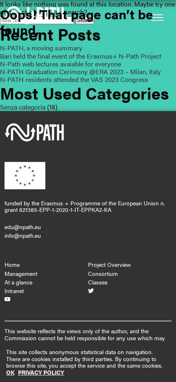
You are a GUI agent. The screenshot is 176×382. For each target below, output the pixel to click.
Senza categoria (22, 106)
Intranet (14, 290)
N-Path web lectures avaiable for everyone (60, 63)
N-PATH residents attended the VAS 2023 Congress (74, 79)
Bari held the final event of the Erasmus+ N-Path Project (80, 56)
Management (21, 273)
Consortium (103, 273)
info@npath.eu (23, 235)
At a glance (18, 282)
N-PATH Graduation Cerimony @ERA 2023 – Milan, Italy (80, 71)
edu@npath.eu (23, 227)
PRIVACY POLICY (41, 372)
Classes (98, 282)
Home (12, 264)
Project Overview (109, 264)
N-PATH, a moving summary (41, 47)
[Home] (34, 139)
